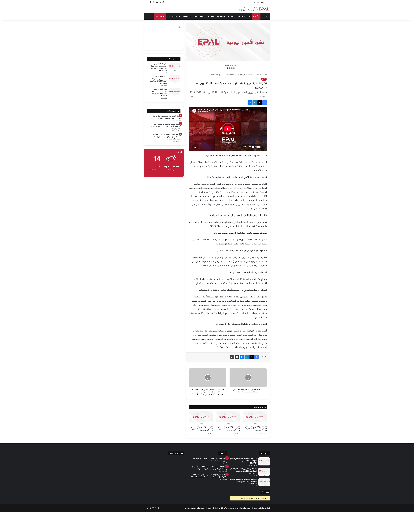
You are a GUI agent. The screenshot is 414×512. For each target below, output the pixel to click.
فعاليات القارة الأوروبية (216, 16)
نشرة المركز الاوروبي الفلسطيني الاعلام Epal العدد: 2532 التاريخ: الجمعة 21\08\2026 (202, 429)
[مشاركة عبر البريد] (237, 357)
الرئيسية (265, 16)
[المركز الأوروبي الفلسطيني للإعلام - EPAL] (254, 9)
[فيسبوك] (264, 102)
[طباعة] (232, 357)
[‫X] (259, 102)
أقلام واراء (187, 16)
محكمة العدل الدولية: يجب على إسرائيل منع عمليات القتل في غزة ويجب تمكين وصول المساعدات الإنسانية (165, 137)
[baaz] (147, 2)
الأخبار (256, 16)
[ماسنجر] (250, 102)
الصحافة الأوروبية (243, 16)
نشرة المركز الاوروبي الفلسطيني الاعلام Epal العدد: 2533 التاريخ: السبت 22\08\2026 (229, 429)
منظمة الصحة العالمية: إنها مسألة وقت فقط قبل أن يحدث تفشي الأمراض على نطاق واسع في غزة (165, 126)
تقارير (232, 16)
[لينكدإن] (254, 102)
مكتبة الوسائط (174, 16)
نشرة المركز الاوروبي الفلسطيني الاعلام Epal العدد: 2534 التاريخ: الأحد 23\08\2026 (256, 429)
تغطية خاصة (199, 16)
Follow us (265, 492)
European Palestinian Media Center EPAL (257, 508)
